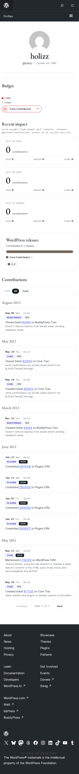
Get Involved (49, 666)
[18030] (27, 560)
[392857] (25, 528)
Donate (47, 679)
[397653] (25, 487)
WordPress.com (16, 698)
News (7, 641)
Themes (45, 641)
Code (25, 291)
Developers (11, 679)
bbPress (11, 711)
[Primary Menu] (71, 16)
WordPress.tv (15, 686)
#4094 (26, 322)
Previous (22, 606)
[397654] (25, 466)
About (8, 635)
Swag (45, 686)
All (15, 291)
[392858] (25, 507)
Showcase (47, 635)
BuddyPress (14, 717)
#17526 (28, 591)
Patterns (46, 654)
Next (59, 606)
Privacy (9, 654)
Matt (9, 704)
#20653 (27, 361)
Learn (7, 666)
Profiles (8, 16)
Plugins (45, 648)
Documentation (14, 673)
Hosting (9, 648)
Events (45, 673)
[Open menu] (73, 5)
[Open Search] (62, 5)
